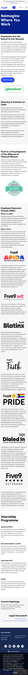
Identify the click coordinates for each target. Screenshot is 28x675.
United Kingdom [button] (14, 651)
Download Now (14, 3)
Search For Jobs (8, 80)
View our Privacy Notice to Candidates (14, 621)
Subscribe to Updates (20, 635)
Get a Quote (4, 637)
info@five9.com (19, 637)
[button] (26, 2)
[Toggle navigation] (26, 7)
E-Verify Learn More (20, 619)
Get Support (4, 639)
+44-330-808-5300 (14, 7)
